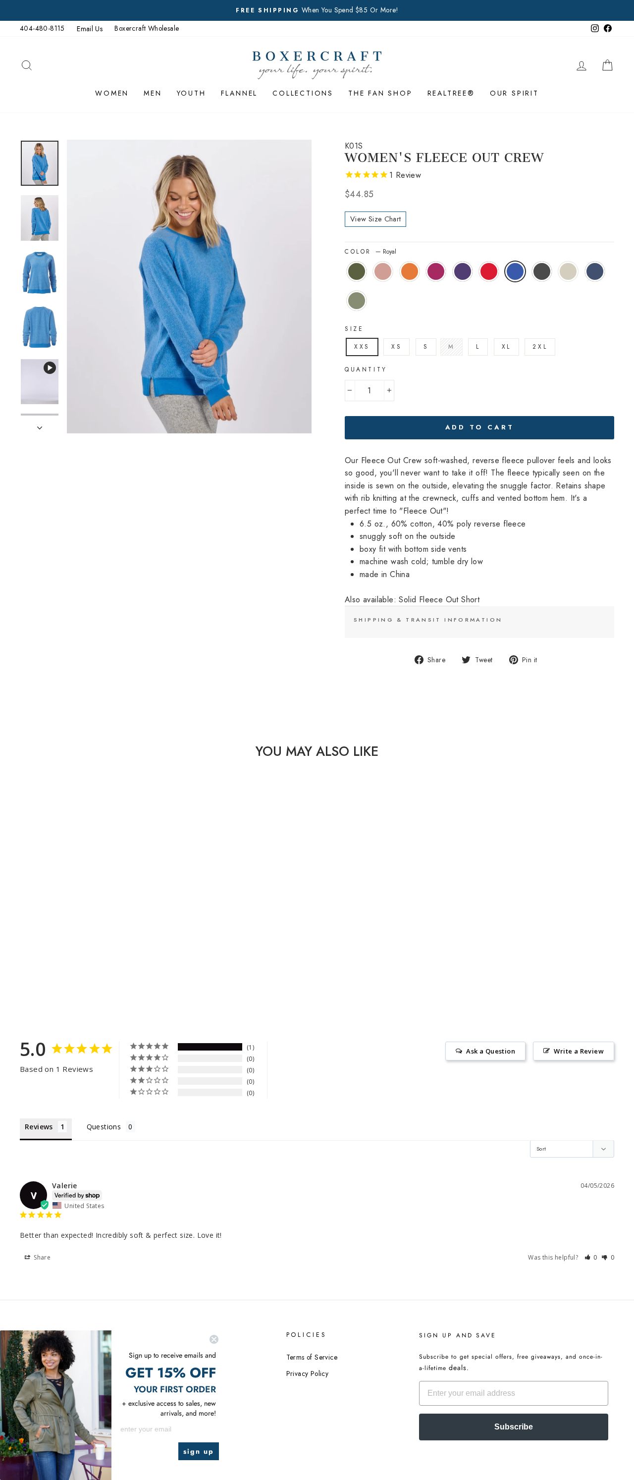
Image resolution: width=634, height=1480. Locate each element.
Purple (463, 271)
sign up (198, 1451)
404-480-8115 (42, 28)
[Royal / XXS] (122, 937)
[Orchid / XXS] (82, 937)
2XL (539, 346)
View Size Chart (375, 219)
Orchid (436, 271)
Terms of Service (311, 1357)
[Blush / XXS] (55, 937)
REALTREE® (451, 93)
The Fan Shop (380, 93)
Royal (515, 271)
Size (354, 328)
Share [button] (41, 1257)
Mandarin (410, 271)
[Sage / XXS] (101, 948)
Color (370, 251)
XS (396, 346)
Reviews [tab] (39, 1126)
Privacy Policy (307, 1373)
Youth (191, 93)
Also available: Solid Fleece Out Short (412, 599)
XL (506, 346)
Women (112, 93)
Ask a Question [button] (490, 1051)
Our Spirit (514, 93)
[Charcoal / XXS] (61, 948)
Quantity (366, 369)
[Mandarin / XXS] (68, 937)
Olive (357, 271)
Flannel (239, 93)
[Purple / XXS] (95, 937)
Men (152, 93)
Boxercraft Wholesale (146, 28)
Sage (357, 301)
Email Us (90, 29)
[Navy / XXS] (88, 948)
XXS (362, 346)
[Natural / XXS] (75, 948)
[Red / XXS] (108, 937)
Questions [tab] (104, 1126)
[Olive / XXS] (42, 937)
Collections (302, 93)
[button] (591, 1257)
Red (489, 271)
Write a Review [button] (579, 1051)
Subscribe (513, 1427)
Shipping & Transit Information (428, 620)
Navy (595, 271)
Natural (568, 271)
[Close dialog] (214, 1339)
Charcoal (542, 271)
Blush (383, 271)
